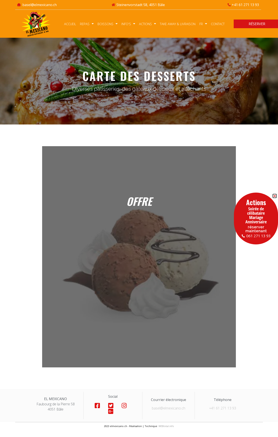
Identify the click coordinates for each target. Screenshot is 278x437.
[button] (274, 196)
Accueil (70, 24)
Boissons (105, 24)
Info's (126, 24)
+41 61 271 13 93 (222, 408)
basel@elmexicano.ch (168, 408)
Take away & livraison (177, 24)
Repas (84, 24)
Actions (145, 24)
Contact (218, 24)
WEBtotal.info (166, 426)
